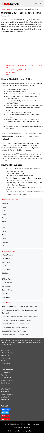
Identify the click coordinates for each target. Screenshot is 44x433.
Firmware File (5, 372)
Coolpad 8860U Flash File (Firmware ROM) (16, 320)
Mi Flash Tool (5, 350)
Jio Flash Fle (5, 399)
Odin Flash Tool (7, 290)
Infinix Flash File (6, 389)
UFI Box (4, 266)
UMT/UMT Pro (6, 258)
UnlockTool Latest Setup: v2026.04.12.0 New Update (20, 316)
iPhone (4, 221)
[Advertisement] (22, 48)
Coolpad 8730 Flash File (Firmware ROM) (15, 335)
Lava (3, 245)
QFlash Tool (6, 297)
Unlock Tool (6, 269)
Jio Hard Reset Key (7, 380)
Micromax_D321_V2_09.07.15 (16, 70)
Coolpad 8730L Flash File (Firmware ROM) (16, 331)
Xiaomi (4, 207)
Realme (4, 218)
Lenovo (4, 238)
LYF (3, 227)
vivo (3, 210)
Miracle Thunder (7, 255)
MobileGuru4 (18, 431)
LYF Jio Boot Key (6, 377)
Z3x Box (5, 273)
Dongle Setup (5, 383)
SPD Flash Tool (7, 283)
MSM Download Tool (7, 353)
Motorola (5, 242)
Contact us (18, 427)
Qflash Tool (4, 361)
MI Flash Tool (6, 286)
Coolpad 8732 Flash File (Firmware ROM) (15, 324)
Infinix (4, 231)
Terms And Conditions (12, 424)
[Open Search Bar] (36, 4)
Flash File (4, 375)
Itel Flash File (5, 391)
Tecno (4, 235)
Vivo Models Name (7, 369)
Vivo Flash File (5, 397)
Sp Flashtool (10, 72)
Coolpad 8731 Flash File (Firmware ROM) (15, 327)
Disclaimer (36, 424)
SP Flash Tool (6, 279)
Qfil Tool (4, 293)
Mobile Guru (5, 340)
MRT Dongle (6, 262)
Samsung (5, 203)
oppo (4, 214)
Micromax (9, 9)
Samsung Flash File (7, 394)
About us (27, 427)
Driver (8, 74)
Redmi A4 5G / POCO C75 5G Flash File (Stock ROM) (19, 306)
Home (3, 9)
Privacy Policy (26, 424)
